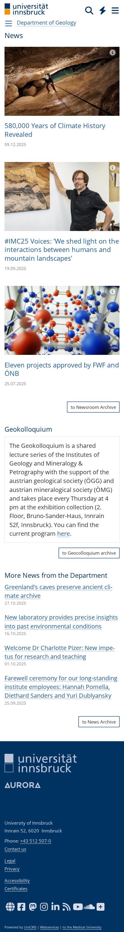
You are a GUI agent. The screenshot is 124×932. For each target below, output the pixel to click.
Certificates (16, 889)
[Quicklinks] (103, 10)
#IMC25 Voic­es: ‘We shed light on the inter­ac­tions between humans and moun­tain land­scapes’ (62, 249)
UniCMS (30, 927)
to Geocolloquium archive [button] (89, 553)
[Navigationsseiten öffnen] (8, 23)
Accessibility (17, 880)
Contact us (15, 849)
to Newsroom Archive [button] (93, 407)
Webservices (49, 927)
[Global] (100, 9)
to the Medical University (82, 927)
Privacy (12, 869)
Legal (10, 861)
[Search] (89, 10)
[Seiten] (115, 10)
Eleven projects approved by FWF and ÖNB (62, 369)
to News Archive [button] (99, 722)
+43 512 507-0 (35, 841)
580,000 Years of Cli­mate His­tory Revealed (55, 130)
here (63, 533)
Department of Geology (46, 22)
